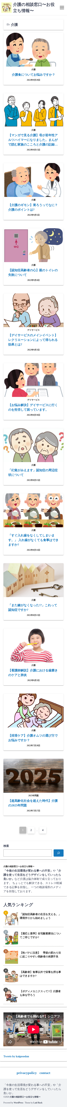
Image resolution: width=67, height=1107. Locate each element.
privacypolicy (27, 1073)
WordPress (18, 1102)
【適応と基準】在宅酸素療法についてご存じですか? (40, 935)
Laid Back (37, 1102)
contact (45, 1073)
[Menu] (62, 7)
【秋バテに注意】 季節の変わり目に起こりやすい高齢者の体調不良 (40, 954)
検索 (6, 845)
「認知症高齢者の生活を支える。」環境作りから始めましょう (40, 916)
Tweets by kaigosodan (16, 1056)
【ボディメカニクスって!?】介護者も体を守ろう (40, 993)
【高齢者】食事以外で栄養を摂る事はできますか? (40, 974)
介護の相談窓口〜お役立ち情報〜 (25, 1097)
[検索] (59, 853)
